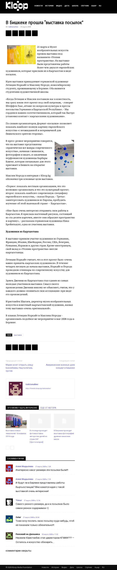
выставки (18, 335)
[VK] (22, 33)
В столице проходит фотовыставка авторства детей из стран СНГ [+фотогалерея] (38, 436)
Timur (19, 500)
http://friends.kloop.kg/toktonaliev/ (38, 388)
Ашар (93, 6)
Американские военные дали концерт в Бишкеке (60, 366)
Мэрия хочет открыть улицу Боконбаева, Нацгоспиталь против (19, 368)
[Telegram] (28, 33)
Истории (49, 6)
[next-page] (12, 448)
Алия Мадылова (24, 466)
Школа (75, 6)
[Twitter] (15, 33)
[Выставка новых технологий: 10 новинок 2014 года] (16, 421)
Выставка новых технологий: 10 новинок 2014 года (16, 433)
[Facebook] (8, 33)
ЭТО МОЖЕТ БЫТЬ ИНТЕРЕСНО (22, 408)
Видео (59, 6)
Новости (38, 6)
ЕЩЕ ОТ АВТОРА (48, 408)
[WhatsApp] (35, 33)
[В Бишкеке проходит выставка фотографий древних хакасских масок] (64, 421)
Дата (66, 6)
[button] (107, 5)
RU (100, 6)
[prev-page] (7, 448)
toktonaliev (13, 27)
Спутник (85, 6)
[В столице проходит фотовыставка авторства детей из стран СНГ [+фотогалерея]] (40, 421)
